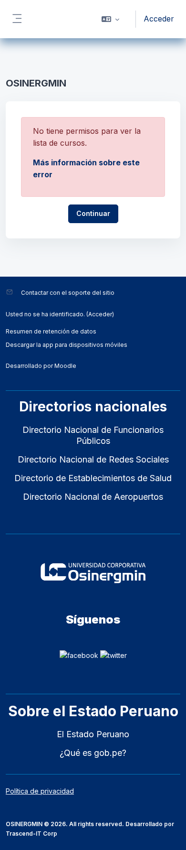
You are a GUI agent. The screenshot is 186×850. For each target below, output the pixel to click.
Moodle (65, 365)
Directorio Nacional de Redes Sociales (93, 459)
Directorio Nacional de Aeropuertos (93, 497)
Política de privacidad (40, 791)
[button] (110, 19)
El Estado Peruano (93, 734)
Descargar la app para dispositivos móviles (66, 344)
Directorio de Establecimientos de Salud (93, 478)
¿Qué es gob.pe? (93, 753)
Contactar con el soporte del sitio (67, 292)
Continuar (93, 213)
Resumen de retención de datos (51, 331)
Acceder (159, 18)
